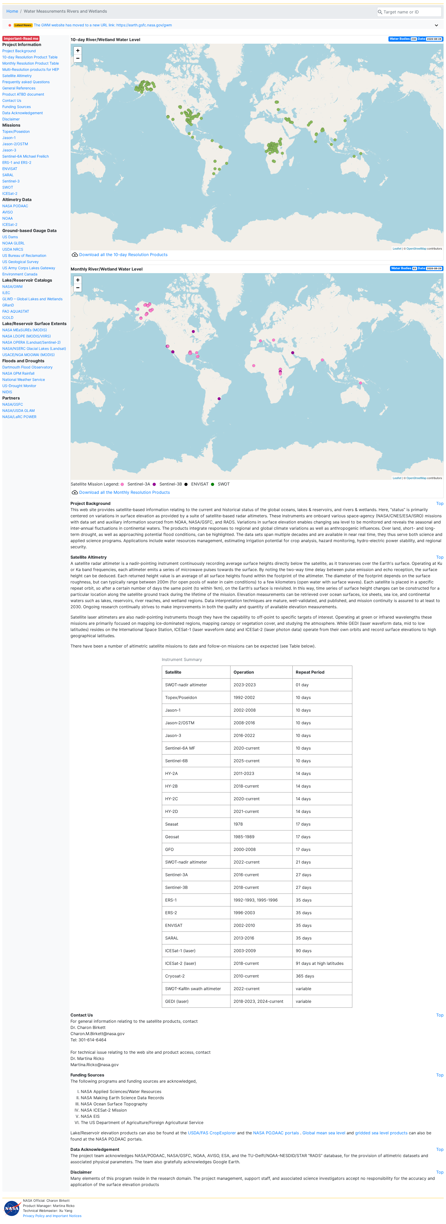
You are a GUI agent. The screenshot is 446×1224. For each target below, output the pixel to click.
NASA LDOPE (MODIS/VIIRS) (26, 336)
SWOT (7, 187)
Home (12, 11)
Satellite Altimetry (17, 75)
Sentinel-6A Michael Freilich (25, 156)
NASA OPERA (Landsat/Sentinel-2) (31, 342)
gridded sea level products (382, 1132)
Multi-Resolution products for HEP (30, 69)
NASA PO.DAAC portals (276, 1132)
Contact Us (11, 100)
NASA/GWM (12, 286)
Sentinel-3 (11, 181)
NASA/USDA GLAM (18, 410)
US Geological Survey (20, 261)
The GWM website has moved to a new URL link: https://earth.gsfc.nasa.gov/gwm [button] (93, 25)
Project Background (19, 51)
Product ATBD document (23, 94)
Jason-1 (9, 137)
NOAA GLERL (13, 243)
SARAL (8, 175)
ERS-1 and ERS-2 (16, 162)
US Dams (10, 237)
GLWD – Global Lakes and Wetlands (32, 299)
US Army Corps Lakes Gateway (28, 268)
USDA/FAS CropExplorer (212, 1132)
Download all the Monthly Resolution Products (124, 492)
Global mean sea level (324, 1132)
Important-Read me (21, 38)
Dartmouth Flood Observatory (27, 367)
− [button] (77, 58)
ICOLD (7, 317)
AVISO (7, 212)
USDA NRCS (12, 249)
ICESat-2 (9, 193)
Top (440, 503)
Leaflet (397, 248)
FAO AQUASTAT (15, 311)
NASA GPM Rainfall (18, 373)
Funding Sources (16, 106)
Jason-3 (9, 150)
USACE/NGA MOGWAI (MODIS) (28, 354)
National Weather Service (23, 379)
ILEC (6, 292)
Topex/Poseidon (16, 131)
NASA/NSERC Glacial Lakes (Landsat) (34, 348)
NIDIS (7, 392)
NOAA (7, 218)
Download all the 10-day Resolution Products (123, 254)
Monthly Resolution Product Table (30, 63)
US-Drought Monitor (19, 385)
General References (18, 88)
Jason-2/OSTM (15, 144)
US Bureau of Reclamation (24, 255)
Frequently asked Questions (26, 82)
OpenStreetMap (416, 248)
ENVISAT (9, 168)
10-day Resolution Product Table (30, 57)
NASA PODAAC (15, 206)
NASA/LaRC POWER (19, 416)
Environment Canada (19, 274)
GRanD (8, 305)
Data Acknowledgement (22, 113)
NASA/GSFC (12, 404)
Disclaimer (11, 119)
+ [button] (77, 50)
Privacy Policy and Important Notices (52, 1216)
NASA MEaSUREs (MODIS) (24, 330)
